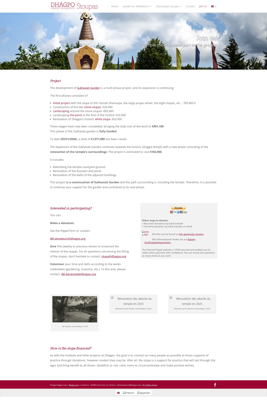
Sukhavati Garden (88, 88)
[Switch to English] (118, 392)
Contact (190, 6)
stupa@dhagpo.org (114, 256)
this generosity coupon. (191, 234)
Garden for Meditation (135, 6)
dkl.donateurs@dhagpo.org (67, 238)
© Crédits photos (150, 385)
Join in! (203, 6)
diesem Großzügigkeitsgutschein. (169, 241)
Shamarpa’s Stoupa (167, 6)
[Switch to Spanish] (144, 392)
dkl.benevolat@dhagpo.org (78, 274)
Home (114, 6)
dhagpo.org (73, 385)
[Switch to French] (128, 392)
